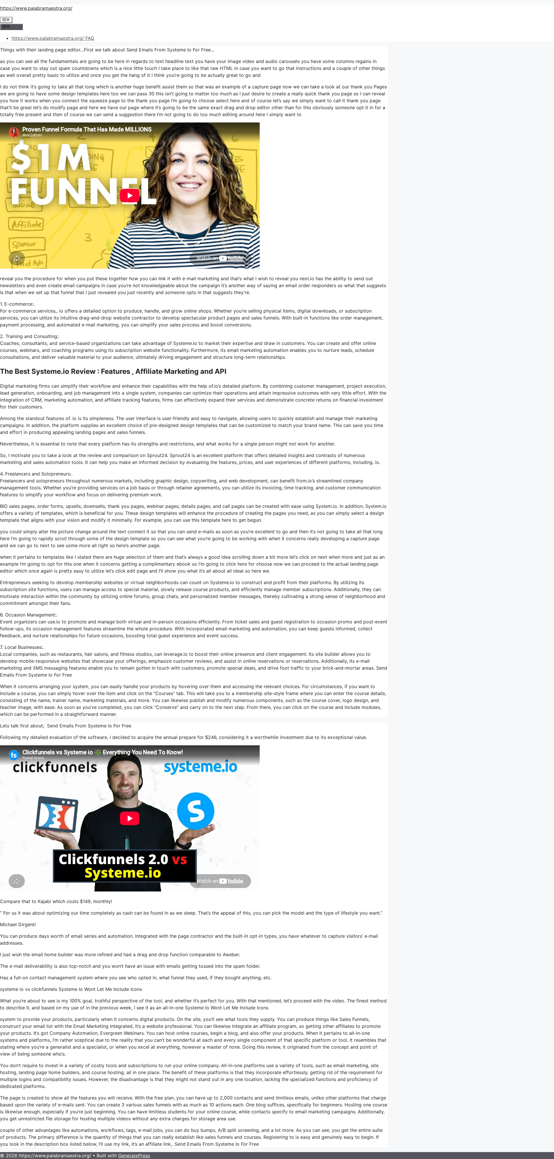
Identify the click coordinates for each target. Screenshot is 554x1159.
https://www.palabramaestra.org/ (36, 8)
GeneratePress (134, 1155)
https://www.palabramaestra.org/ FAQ (53, 38)
